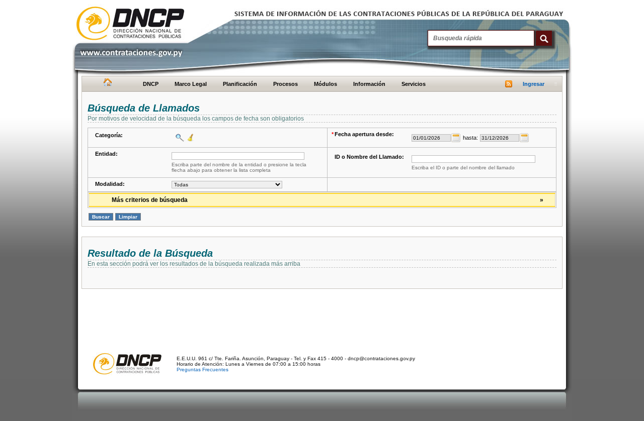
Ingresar (533, 84)
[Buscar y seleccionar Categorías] (178, 138)
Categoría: (109, 135)
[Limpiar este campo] (189, 138)
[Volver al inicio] (106, 84)
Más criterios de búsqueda (327, 199)
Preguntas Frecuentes (202, 369)
